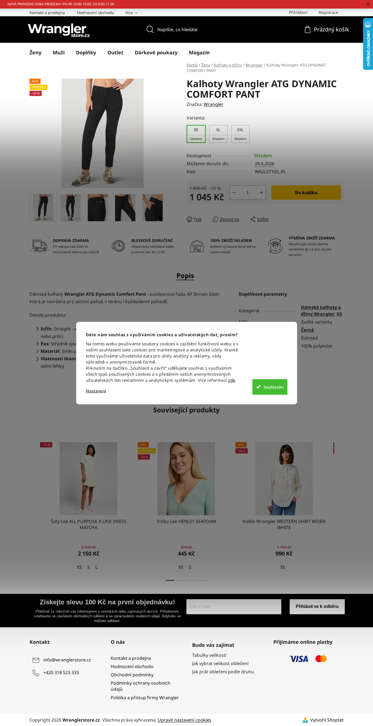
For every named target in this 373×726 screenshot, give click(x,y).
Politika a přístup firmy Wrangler (145, 698)
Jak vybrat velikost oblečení (220, 663)
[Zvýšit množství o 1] (261, 192)
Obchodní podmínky (132, 675)
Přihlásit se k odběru (317, 606)
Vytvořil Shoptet (327, 720)
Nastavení (96, 391)
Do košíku (306, 192)
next (339, 509)
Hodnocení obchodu (95, 12)
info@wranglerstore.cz (67, 660)
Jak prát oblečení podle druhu (223, 672)
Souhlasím (273, 386)
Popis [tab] (185, 275)
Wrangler (213, 104)
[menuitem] (35, 52)
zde (231, 380)
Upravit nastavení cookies (184, 720)
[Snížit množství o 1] (234, 192)
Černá (307, 330)
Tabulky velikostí (209, 655)
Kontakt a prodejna (47, 12)
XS (339, 314)
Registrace (328, 12)
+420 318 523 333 (61, 672)
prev (34, 509)
